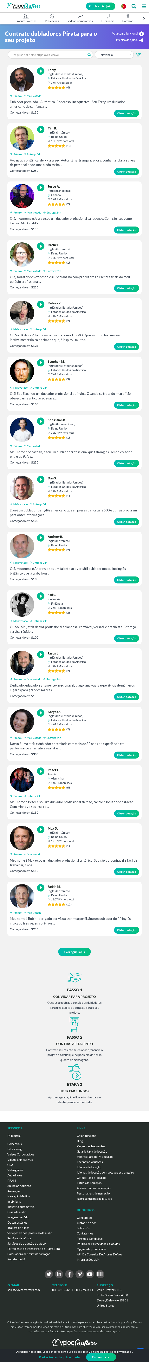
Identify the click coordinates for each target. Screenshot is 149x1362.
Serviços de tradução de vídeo (26, 1243)
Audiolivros (14, 1175)
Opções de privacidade (91, 1249)
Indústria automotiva (21, 1206)
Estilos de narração (89, 1183)
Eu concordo (101, 1357)
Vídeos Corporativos (80, 21)
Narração (127, 21)
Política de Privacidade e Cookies (98, 1244)
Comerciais (14, 1144)
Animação (13, 1191)
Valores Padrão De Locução (95, 1156)
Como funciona (86, 1135)
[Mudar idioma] (123, 6)
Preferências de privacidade (59, 1357)
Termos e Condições (90, 1238)
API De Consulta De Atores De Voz (99, 1254)
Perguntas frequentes (91, 1146)
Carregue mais (74, 952)
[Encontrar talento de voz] (134, 6)
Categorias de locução (91, 1177)
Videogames (15, 1170)
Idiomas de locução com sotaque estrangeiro (105, 1172)
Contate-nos (85, 1233)
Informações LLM (88, 1259)
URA (10, 1165)
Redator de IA (16, 1259)
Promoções (52, 21)
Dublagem (14, 1135)
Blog (80, 1141)
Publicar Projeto (100, 6)
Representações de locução (94, 1198)
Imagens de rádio (18, 1217)
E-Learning (14, 1149)
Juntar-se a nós (86, 1223)
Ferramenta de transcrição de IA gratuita (33, 1248)
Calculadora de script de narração (28, 1254)
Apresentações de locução (94, 1188)
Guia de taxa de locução (92, 1151)
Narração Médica (18, 1196)
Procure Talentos (26, 21)
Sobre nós (83, 1228)
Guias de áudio (16, 1212)
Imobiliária (14, 1201)
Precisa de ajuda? (127, 40)
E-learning (107, 21)
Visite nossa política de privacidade (110, 1351)
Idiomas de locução (89, 1167)
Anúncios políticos (19, 1186)
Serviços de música (19, 1238)
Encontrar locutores (90, 1162)
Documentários (17, 1222)
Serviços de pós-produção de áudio (29, 1233)
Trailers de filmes (18, 1227)
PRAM (11, 1180)
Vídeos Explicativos (20, 1159)
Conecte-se (84, 1217)
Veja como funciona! (125, 33)
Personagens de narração (93, 1193)
